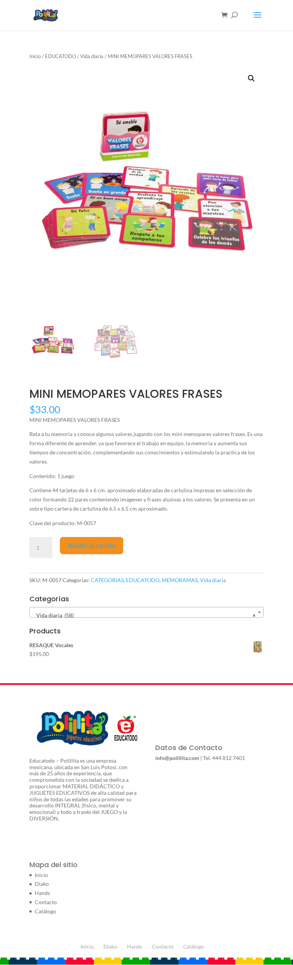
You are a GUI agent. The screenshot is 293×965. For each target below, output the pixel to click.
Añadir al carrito (92, 545)
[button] (251, 78)
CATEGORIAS (107, 580)
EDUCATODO (60, 56)
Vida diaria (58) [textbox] (144, 615)
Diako (42, 883)
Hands (42, 893)
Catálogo (45, 911)
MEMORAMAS (180, 580)
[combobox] (146, 612)
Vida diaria (91, 56)
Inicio (35, 56)
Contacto (46, 902)
